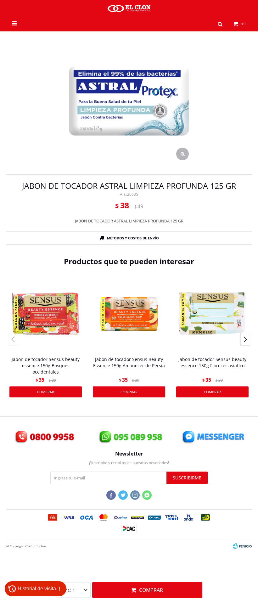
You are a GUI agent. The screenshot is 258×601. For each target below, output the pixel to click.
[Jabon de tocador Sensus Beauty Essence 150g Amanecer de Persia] (129, 314)
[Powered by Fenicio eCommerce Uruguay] (242, 546)
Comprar (151, 590)
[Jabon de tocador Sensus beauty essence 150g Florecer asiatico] (212, 314)
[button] (220, 23)
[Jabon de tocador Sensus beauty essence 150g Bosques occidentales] (45, 314)
